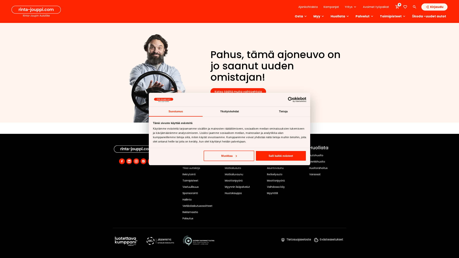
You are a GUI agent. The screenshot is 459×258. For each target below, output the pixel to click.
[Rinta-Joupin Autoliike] (36, 11)
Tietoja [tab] (283, 111)
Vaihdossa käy (276, 187)
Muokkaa (227, 155)
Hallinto (187, 199)
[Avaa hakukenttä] (414, 7)
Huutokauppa (233, 193)
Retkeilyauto (274, 174)
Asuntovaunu (275, 168)
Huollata (318, 148)
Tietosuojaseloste (299, 239)
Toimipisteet (190, 180)
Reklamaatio (190, 212)
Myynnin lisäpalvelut (237, 187)
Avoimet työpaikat (376, 7)
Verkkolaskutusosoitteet (197, 206)
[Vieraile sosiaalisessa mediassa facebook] (122, 161)
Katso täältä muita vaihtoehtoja (238, 92)
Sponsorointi (190, 193)
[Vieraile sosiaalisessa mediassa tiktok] (143, 161)
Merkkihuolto (317, 161)
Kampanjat (331, 7)
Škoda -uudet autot (429, 16)
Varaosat (315, 174)
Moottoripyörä (234, 180)
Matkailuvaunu (234, 174)
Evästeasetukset (331, 239)
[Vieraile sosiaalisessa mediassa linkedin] (129, 161)
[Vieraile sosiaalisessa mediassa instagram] (136, 161)
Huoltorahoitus (318, 168)
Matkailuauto (233, 168)
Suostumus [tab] (176, 111)
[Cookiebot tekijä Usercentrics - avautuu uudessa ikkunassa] (290, 99)
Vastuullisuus (191, 187)
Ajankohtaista (308, 7)
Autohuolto (316, 155)
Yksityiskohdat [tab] (229, 111)
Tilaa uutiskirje (191, 168)
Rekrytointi (189, 174)
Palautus (188, 218)
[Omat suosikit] (405, 7)
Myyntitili (272, 193)
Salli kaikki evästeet (281, 155)
